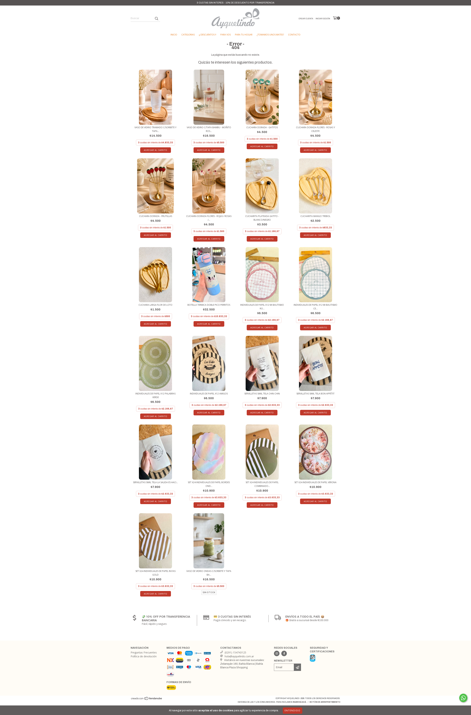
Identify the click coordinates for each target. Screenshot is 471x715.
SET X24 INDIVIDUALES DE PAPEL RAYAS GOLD (155, 573)
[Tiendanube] (147, 700)
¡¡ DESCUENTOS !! (207, 34)
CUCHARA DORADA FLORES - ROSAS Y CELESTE (315, 129)
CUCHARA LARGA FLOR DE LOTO (155, 304)
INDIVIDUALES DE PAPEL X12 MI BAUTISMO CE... (315, 306)
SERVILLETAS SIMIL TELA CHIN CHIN (262, 393)
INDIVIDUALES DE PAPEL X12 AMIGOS (209, 393)
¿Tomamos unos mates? (270, 34)
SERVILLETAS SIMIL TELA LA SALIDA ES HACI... (155, 482)
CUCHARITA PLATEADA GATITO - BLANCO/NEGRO (262, 218)
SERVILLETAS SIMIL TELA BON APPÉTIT (315, 393)
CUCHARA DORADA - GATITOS (262, 127)
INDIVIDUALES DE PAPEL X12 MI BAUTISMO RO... (262, 306)
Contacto (294, 34)
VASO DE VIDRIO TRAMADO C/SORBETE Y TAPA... (155, 129)
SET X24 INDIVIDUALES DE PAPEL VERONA (315, 482)
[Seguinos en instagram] (276, 653)
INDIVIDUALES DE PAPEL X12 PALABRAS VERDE (155, 395)
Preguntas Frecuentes (144, 652)
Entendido (292, 710)
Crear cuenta (306, 19)
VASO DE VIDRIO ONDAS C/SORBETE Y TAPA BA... (208, 573)
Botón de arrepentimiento (325, 702)
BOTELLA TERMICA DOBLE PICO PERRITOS (208, 304)
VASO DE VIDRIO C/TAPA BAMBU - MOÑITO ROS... (209, 129)
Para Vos (225, 34)
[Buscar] (156, 18)
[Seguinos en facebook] (284, 653)
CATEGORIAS (188, 34)
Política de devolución (144, 656)
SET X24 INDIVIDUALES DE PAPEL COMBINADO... (262, 484)
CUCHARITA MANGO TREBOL (315, 216)
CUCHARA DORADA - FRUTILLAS (155, 216)
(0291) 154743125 (235, 652)
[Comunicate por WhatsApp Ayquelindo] (463, 698)
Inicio (174, 34)
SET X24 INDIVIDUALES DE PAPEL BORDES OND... (209, 484)
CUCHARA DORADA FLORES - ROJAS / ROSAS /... (208, 218)
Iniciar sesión (323, 19)
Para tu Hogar (243, 34)
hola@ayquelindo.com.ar (239, 656)
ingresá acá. (300, 702)
